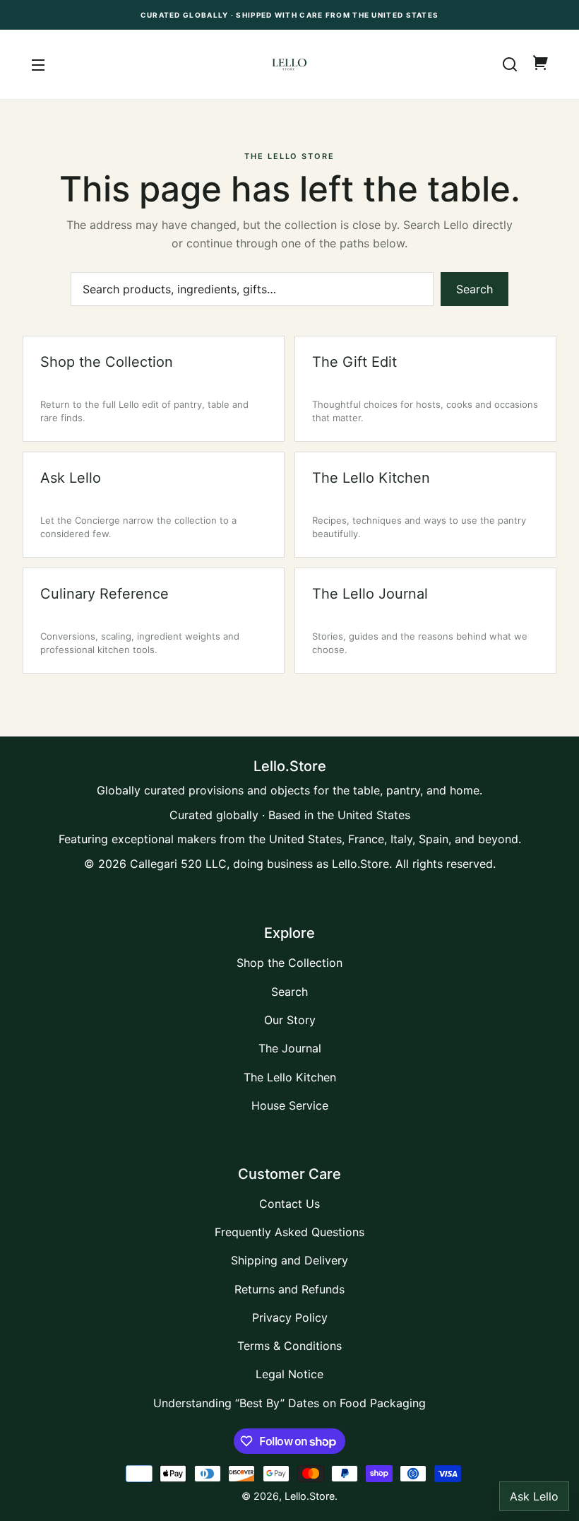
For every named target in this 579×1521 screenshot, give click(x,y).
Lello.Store (310, 1496)
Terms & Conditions (289, 1346)
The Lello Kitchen (290, 1077)
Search (474, 289)
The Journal (289, 1048)
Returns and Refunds (289, 1289)
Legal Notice (289, 1374)
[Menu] (38, 64)
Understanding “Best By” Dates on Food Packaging (289, 1403)
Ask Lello (534, 1496)
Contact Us (289, 1204)
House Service (289, 1105)
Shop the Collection (289, 963)
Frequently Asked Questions (289, 1232)
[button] (509, 64)
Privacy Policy (290, 1317)
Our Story (290, 1020)
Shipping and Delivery (289, 1260)
